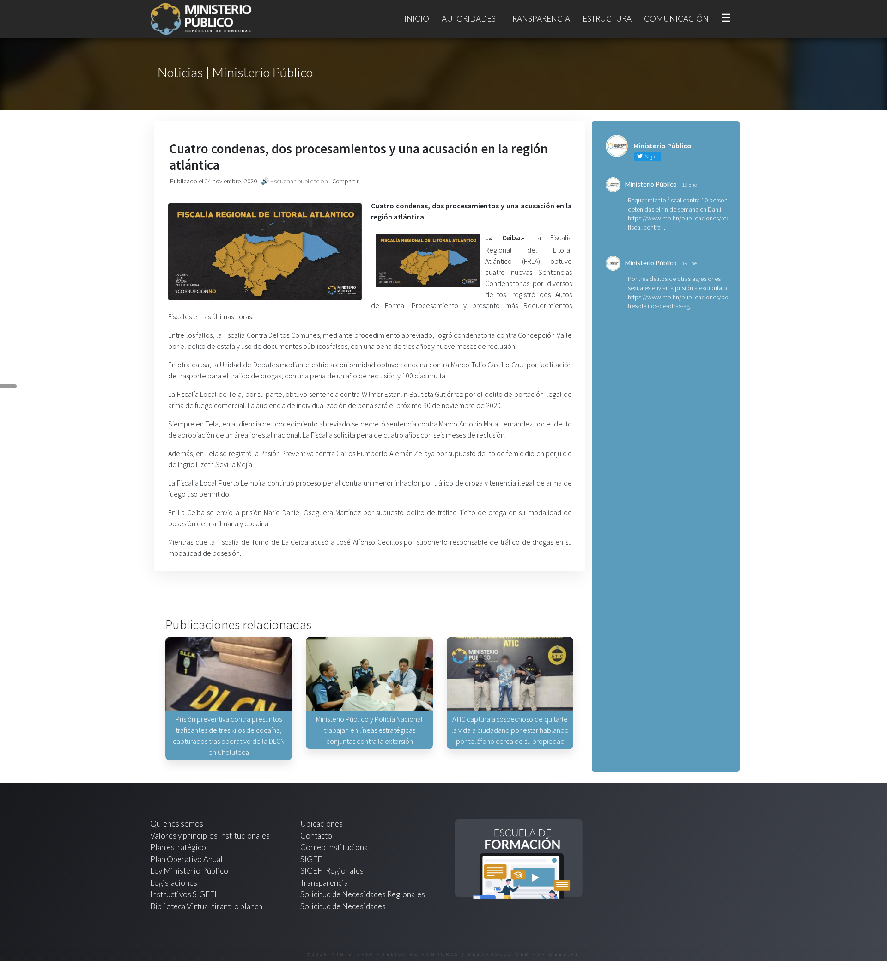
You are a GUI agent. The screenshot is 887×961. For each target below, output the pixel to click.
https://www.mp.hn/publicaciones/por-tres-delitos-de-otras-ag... (680, 301)
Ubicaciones (321, 823)
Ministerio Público (651, 184)
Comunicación (676, 19)
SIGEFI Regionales (332, 871)
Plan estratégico (178, 847)
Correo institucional (335, 847)
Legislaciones (173, 883)
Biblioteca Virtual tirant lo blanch (206, 906)
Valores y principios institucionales (210, 835)
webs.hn (565, 954)
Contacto (316, 835)
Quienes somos (176, 823)
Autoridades (469, 19)
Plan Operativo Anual (186, 859)
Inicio (416, 19)
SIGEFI (312, 859)
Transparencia (539, 19)
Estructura (607, 19)
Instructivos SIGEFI (183, 894)
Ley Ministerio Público (189, 871)
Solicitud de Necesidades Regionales (362, 894)
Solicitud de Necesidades (343, 906)
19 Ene (689, 184)
